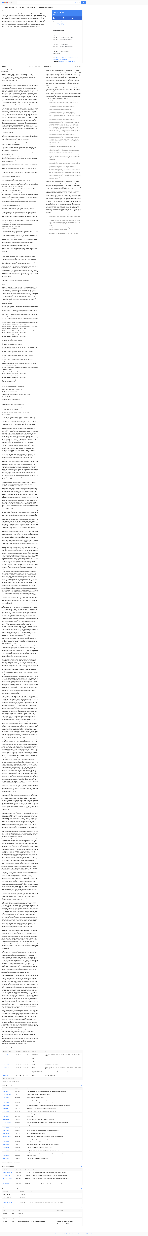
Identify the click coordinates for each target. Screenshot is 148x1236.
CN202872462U (6, 1127)
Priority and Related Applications (60, 59)
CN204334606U (6, 1158)
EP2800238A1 (6, 1100)
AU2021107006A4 (7, 1094)
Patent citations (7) (59, 57)
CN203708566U (6, 1111)
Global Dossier (68, 61)
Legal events (67, 57)
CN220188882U (6, 1155)
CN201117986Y (6, 1064)
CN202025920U (6, 1075)
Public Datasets (72, 1233)
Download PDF (58, 18)
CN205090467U (6, 1114)
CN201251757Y (6, 1067)
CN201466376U (6, 1130)
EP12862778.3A (6, 1181)
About (56, 1233)
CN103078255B (6, 1105)
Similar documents (74, 57)
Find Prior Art (68, 18)
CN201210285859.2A (7, 1172)
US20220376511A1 (7, 1136)
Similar (75, 18)
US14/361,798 (6, 1183)
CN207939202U (6, 1152)
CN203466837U (6, 1097)
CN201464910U (6, 1125)
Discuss (73, 61)
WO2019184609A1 (7, 1122)
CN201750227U (6, 1133)
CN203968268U (6, 1144)
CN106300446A (6, 1108)
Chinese (63, 21)
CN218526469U (6, 1150)
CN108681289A (6, 1141)
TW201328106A (6, 1139)
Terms (79, 1233)
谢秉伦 (62, 24)
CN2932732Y (5, 1061)
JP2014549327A (6, 1175)
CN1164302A (6, 1054)
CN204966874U (6, 1102)
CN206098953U (6, 1119)
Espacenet (61, 61)
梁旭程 (58, 24)
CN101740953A (6, 1071)
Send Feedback (63, 1233)
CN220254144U (6, 1147)
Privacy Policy (86, 1233)
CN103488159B (6, 1091)
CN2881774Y (5, 1058)
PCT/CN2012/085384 (7, 1178)
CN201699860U (6, 1116)
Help (92, 1233)
